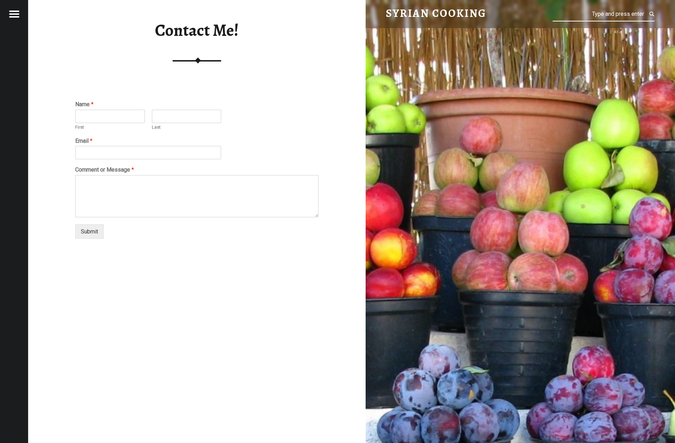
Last (156, 127)
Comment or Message (104, 169)
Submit (89, 231)
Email (83, 140)
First (79, 127)
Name (84, 104)
